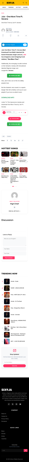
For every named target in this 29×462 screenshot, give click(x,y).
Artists (3, 436)
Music (2, 13)
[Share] (26, 35)
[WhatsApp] (18, 140)
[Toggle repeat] (19, 113)
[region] (14, 169)
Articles (3, 433)
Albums (3, 158)
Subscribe (14, 365)
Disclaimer (4, 421)
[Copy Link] (22, 140)
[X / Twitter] (11, 140)
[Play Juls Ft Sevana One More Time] (4, 112)
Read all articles (14, 211)
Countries (3, 438)
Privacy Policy (5, 418)
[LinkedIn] (14, 140)
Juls (3, 136)
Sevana (9, 136)
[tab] (13, 186)
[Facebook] (7, 140)
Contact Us (4, 416)
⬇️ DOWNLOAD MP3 (14, 75)
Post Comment (8, 257)
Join (25, 44)
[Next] (26, 162)
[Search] (23, 3)
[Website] (14, 207)
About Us (3, 413)
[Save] (18, 35)
